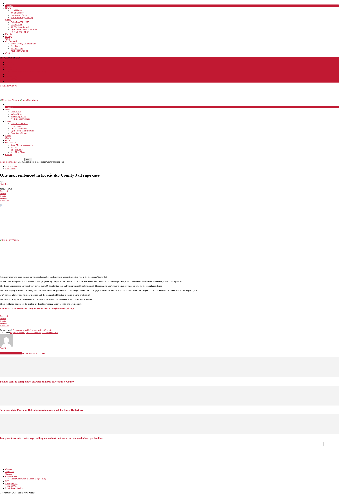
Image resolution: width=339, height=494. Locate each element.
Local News (16, 10)
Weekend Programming (22, 17)
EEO (7, 74)
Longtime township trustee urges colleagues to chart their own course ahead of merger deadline (51, 438)
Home (2, 162)
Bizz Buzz (15, 46)
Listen (10, 5)
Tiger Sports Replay (20, 32)
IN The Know (17, 48)
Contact (9, 53)
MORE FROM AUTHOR (33, 353)
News (8, 8)
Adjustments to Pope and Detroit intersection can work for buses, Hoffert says (42, 410)
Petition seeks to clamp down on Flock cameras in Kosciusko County (37, 381)
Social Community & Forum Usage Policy (28, 72)
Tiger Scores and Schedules (24, 29)
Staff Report (5, 184)
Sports (8, 20)
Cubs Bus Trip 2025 (20, 22)
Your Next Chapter (19, 51)
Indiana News (17, 13)
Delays (8, 36)
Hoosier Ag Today (19, 15)
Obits (7, 39)
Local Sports (16, 25)
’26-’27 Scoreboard (20, 27)
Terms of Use (11, 79)
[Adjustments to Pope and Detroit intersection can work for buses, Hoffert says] (169, 405)
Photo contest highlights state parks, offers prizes (33, 330)
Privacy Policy (11, 76)
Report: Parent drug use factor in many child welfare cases (34, 332)
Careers (8, 67)
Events (8, 34)
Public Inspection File (14, 81)
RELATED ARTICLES (11, 353)
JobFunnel (9, 64)
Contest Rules (11, 69)
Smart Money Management (23, 44)
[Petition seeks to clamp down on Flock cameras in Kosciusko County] (169, 376)
